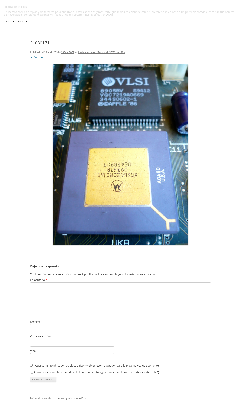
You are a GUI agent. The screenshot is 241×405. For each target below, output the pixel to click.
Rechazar (23, 21)
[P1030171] (120, 154)
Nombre (36, 321)
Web (33, 351)
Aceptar (9, 21)
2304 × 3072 (67, 52)
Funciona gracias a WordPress (71, 398)
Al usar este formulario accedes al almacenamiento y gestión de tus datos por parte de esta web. (96, 372)
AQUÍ (109, 14)
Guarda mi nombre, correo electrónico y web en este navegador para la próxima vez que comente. (97, 365)
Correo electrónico (43, 336)
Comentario (38, 280)
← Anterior (37, 57)
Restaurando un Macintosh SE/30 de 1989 (101, 52)
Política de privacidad (41, 398)
